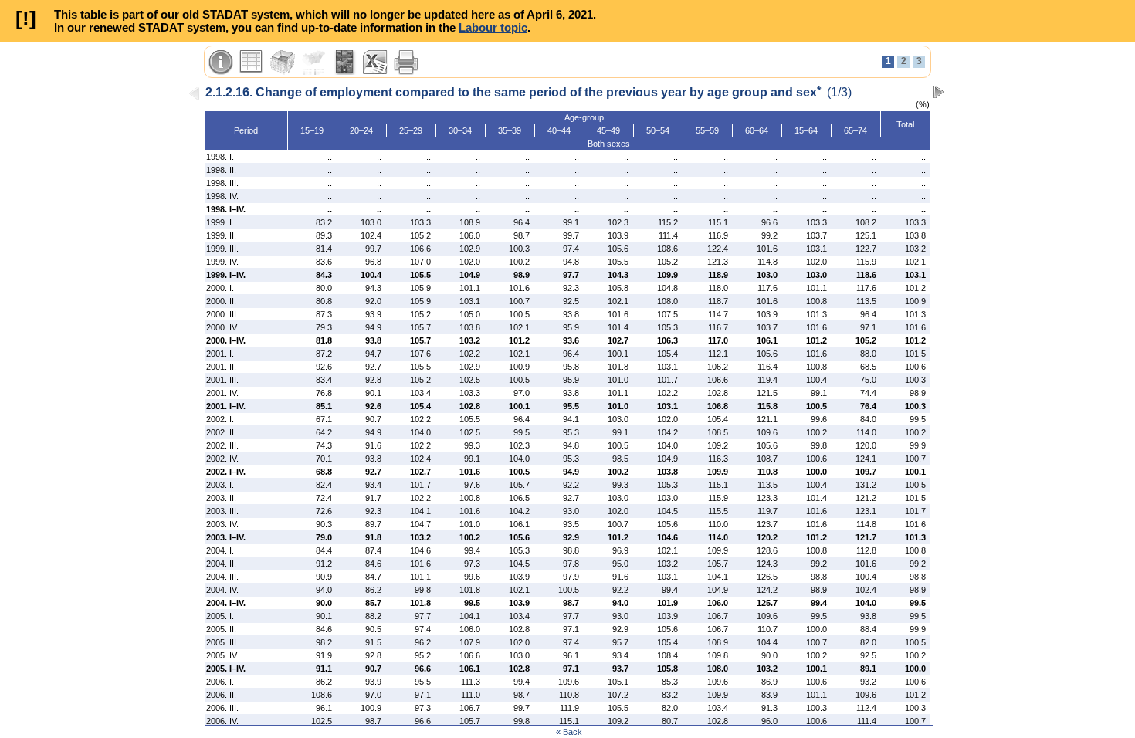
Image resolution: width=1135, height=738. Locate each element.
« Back (569, 731)
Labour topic (493, 27)
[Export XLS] (375, 62)
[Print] (406, 62)
